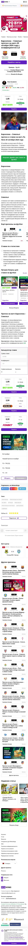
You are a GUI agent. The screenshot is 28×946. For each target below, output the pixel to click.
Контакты (3, 834)
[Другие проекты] (5, 2)
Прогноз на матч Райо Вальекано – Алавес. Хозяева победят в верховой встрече (13, 684)
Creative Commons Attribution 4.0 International (12, 904)
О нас (2, 836)
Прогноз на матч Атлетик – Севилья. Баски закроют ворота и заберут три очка (13, 656)
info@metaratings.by (11, 898)
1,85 (24, 343)
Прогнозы (5, 499)
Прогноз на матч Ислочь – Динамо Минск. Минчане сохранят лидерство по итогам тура (12, 235)
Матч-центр (5, 544)
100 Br (20, 104)
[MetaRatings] (6, 887)
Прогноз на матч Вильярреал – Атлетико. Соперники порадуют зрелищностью (12, 767)
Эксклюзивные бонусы (10, 5)
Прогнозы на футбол (8, 505)
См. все (25, 273)
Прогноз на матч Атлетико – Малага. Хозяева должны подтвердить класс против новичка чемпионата (13, 698)
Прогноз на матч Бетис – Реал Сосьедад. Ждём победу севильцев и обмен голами (13, 670)
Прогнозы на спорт (16, 499)
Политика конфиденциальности (9, 846)
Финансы (3, 870)
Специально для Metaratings (8, 841)
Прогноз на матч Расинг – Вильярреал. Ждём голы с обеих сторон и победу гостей (12, 725)
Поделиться (12, 518)
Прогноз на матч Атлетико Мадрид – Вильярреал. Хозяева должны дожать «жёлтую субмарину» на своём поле (13, 615)
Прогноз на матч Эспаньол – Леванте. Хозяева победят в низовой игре (13, 712)
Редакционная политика (7, 855)
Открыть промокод (9, 303)
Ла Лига (4, 502)
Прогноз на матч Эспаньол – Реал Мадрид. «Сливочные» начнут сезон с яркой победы (13, 629)
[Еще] (26, 2)
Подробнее (5, 300)
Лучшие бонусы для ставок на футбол (9, 271)
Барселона (5, 57)
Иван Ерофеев (12, 82)
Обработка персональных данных (10, 853)
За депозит (10, 294)
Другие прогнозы (8, 562)
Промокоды (23, 298)
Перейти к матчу (14, 62)
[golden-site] (9, 919)
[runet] (2, 919)
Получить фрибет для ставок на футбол (14, 158)
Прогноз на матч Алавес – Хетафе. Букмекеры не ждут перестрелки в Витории (13, 739)
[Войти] (24, 2)
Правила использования (7, 848)
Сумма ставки (5, 353)
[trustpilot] (5, 924)
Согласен (14, 943)
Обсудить (7, 478)
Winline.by (18, 502)
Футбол (10, 502)
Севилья (23, 57)
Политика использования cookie (9, 851)
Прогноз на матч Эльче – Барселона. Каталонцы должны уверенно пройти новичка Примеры (13, 572)
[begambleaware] (15, 924)
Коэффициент (5, 360)
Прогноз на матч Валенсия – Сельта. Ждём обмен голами (13, 642)
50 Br (20, 406)
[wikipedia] (19, 919)
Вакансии (3, 839)
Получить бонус (14, 825)
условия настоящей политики (16, 937)
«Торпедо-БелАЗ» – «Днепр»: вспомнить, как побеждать (9, 799)
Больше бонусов (14, 307)
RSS (2, 844)
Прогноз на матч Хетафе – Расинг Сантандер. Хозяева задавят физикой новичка (12, 600)
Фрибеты (5, 294)
